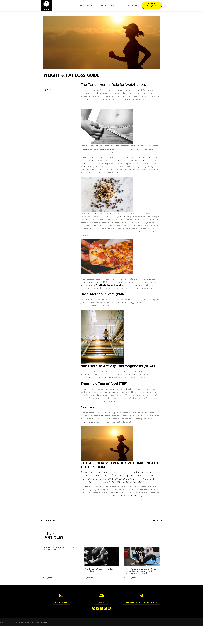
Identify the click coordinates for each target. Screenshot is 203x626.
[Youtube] (109, 608)
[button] (152, 5)
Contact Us (132, 5)
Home (80, 5)
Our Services (106, 5)
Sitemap (43, 622)
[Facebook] (93, 608)
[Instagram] (101, 608)
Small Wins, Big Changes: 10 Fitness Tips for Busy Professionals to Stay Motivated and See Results (140, 571)
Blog (121, 5)
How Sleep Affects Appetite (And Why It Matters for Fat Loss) (60, 549)
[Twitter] (97, 608)
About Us (90, 5)
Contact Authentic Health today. (128, 496)
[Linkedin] (105, 608)
